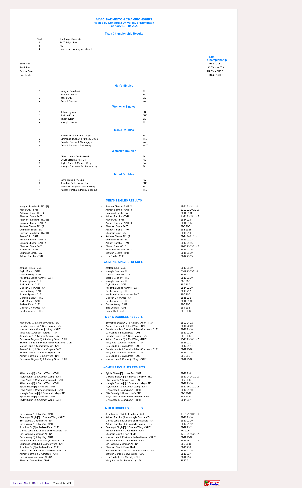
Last (47, 483)
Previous (17, 483)
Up (34, 483)
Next (26, 483)
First (41, 483)
